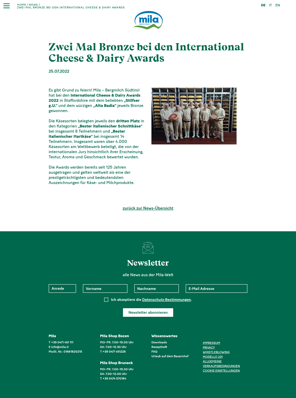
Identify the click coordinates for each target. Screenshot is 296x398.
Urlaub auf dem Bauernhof (169, 356)
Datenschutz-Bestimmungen (166, 299)
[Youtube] (221, 336)
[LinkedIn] (215, 336)
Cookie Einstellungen (221, 371)
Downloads (159, 342)
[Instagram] (210, 336)
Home (21, 4)
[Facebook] (205, 336)
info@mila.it (60, 347)
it (270, 5)
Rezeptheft (159, 347)
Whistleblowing (216, 352)
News (33, 4)
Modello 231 (213, 357)
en (277, 5)
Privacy (209, 348)
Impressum (211, 343)
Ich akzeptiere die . (151, 299)
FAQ (154, 351)
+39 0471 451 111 (62, 342)
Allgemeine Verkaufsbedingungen (221, 364)
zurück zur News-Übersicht (148, 208)
